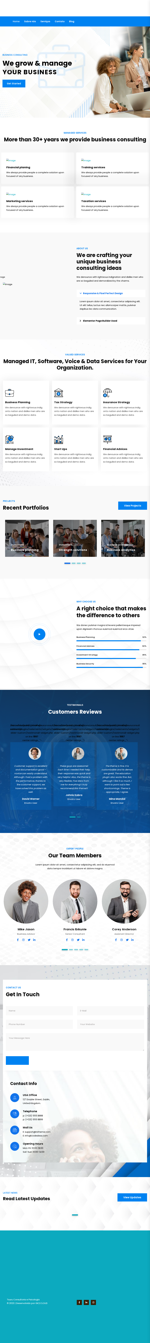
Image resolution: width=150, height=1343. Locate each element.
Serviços (45, 21)
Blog (71, 21)
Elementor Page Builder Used (100, 320)
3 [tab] (78, 563)
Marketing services (19, 201)
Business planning (25, 550)
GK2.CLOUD (41, 1303)
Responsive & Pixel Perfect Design (103, 293)
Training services (93, 167)
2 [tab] (73, 563)
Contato (60, 21)
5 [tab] (86, 949)
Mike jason (26, 929)
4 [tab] (84, 563)
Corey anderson (124, 929)
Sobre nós (30, 21)
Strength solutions (73, 550)
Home (16, 21)
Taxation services (93, 201)
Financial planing (18, 167)
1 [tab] (67, 563)
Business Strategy (117, 544)
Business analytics (121, 550)
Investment (17, 544)
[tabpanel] (27, 538)
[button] (111, 293)
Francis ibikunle (75, 929)
